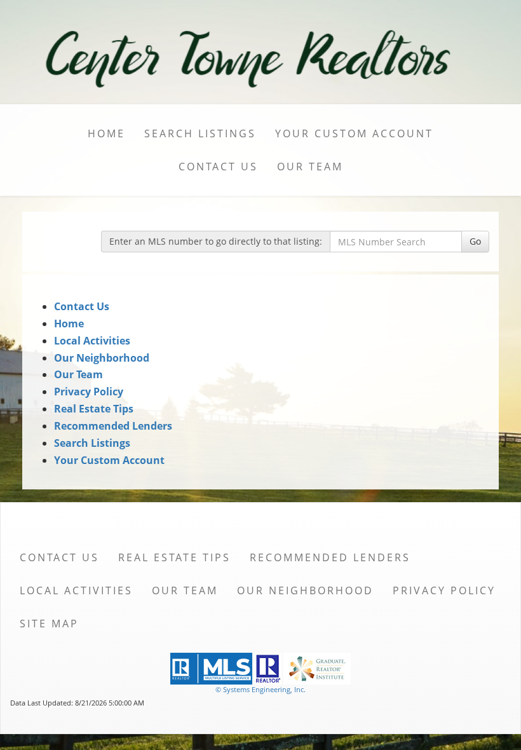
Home (106, 133)
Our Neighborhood (101, 358)
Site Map (49, 624)
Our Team (310, 167)
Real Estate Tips (93, 409)
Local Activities (92, 341)
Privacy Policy (88, 392)
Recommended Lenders (113, 426)
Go (475, 241)
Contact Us (218, 167)
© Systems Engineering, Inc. (260, 689)
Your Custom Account (354, 133)
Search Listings (200, 133)
